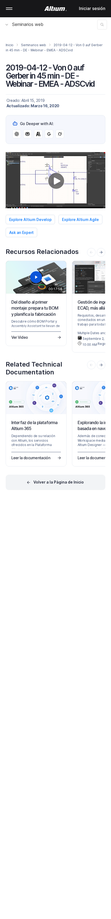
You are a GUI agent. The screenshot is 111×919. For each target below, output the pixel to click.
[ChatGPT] (16, 134)
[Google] (49, 134)
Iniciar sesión (92, 8)
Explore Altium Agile (80, 219)
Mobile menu (9, 8)
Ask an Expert (21, 232)
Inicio (10, 45)
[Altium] (55, 8)
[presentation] (101, 252)
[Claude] (38, 134)
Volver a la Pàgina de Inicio (58, 482)
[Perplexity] (27, 134)
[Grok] (60, 134)
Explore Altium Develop (30, 219)
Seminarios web (27, 24)
